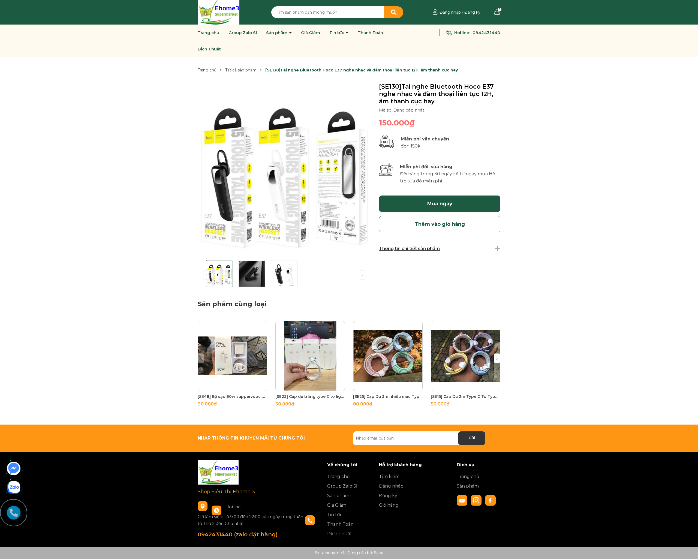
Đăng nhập (450, 12)
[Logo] (218, 12)
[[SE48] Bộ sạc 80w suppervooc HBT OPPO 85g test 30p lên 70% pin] (232, 356)
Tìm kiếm (389, 476)
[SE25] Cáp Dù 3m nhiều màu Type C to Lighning (388, 396)
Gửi (471, 437)
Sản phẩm (277, 32)
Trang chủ (208, 32)
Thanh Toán (370, 32)
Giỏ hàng (389, 505)
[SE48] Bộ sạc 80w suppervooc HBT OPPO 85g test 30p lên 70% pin (232, 396)
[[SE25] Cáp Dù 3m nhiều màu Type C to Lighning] (388, 356)
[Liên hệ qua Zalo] (13, 487)
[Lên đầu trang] (688, 549)
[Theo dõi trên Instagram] (477, 499)
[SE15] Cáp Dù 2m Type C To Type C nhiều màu (465, 396)
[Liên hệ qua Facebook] (13, 468)
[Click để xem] (284, 169)
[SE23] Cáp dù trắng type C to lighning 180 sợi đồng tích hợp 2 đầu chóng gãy (310, 396)
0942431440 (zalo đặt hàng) (238, 534)
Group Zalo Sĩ (242, 32)
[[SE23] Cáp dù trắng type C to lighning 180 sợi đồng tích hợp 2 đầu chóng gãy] (310, 356)
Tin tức (337, 32)
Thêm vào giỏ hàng (235, 386)
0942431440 (486, 32)
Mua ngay (439, 204)
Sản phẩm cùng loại (232, 304)
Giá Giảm (310, 32)
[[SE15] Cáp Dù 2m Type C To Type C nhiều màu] (465, 356)
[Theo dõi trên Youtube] (463, 499)
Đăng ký (472, 12)
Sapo (378, 552)
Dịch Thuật (209, 49)
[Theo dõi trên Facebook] (490, 499)
